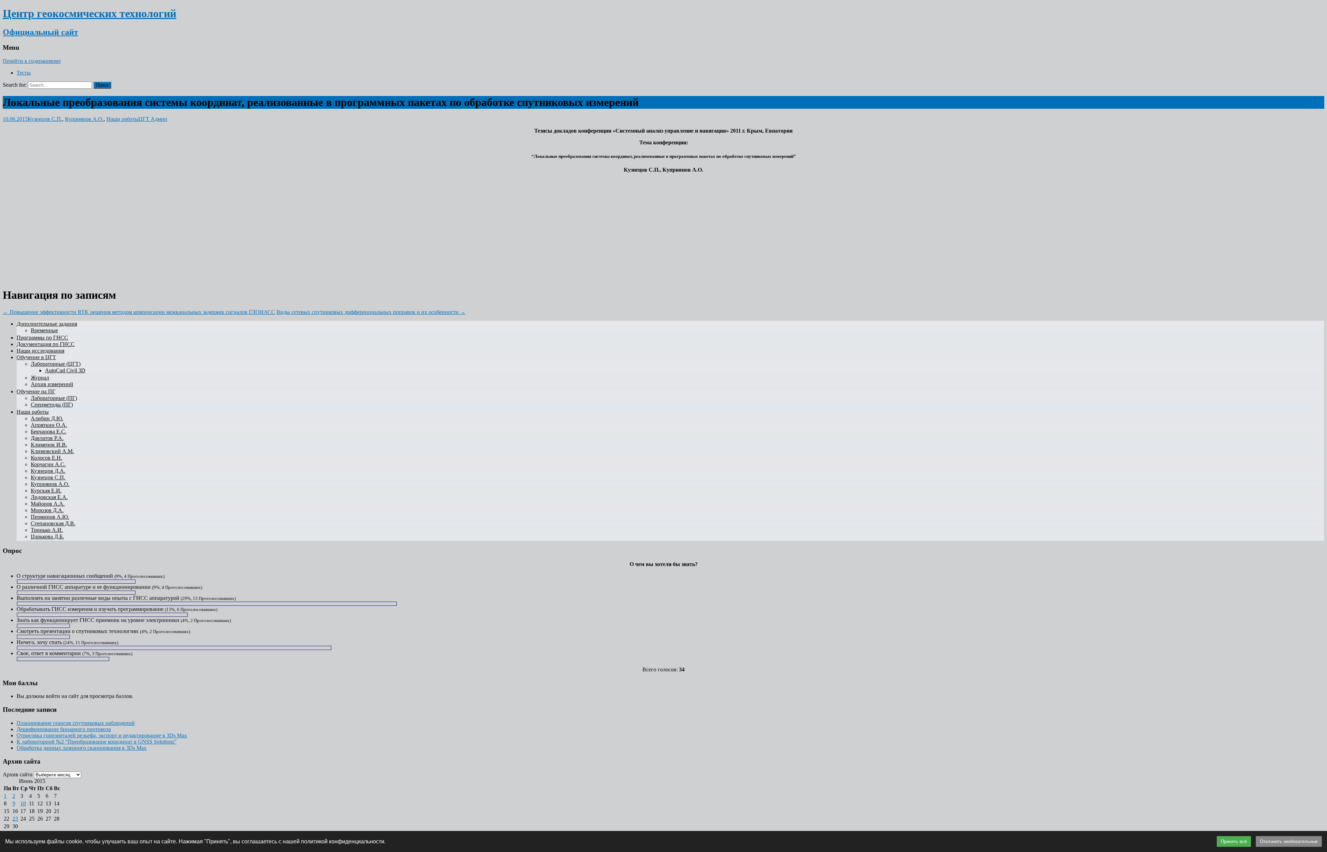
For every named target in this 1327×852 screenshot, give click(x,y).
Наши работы (122, 119)
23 (15, 819)
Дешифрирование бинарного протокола (64, 729)
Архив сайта (17, 774)
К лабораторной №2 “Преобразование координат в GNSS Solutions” (97, 742)
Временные (44, 330)
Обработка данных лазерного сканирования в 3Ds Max (82, 748)
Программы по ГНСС (42, 338)
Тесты (24, 73)
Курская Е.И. (46, 491)
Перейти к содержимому (32, 61)
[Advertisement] (663, 227)
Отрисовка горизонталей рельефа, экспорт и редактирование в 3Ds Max (102, 735)
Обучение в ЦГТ (36, 357)
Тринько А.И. (47, 530)
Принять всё (1234, 841)
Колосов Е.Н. (46, 458)
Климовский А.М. (52, 451)
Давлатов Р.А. (47, 438)
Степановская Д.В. (53, 523)
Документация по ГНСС (46, 344)
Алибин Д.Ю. (47, 418)
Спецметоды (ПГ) (52, 405)
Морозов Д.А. (47, 510)
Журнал (40, 378)
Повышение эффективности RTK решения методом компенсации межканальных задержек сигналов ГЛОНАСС (139, 312)
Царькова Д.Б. (47, 536)
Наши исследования (40, 351)
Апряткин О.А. (49, 425)
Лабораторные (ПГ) (54, 398)
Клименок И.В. (49, 445)
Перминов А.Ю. (50, 517)
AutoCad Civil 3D (65, 370)
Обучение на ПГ (36, 391)
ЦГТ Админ (153, 119)
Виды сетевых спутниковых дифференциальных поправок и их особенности (370, 312)
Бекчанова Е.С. (48, 431)
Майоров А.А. (48, 504)
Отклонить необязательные (1289, 841)
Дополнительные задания (47, 324)
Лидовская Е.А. (49, 497)
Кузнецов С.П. (45, 119)
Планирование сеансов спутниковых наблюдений (76, 723)
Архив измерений (52, 384)
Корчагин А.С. (48, 464)
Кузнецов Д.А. (48, 471)
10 (23, 803)
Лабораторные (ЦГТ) (56, 364)
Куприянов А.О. (84, 119)
